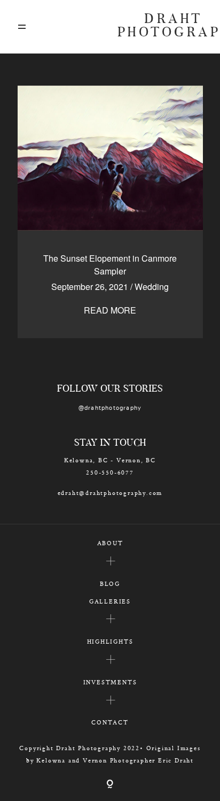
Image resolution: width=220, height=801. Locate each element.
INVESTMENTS (110, 682)
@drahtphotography (110, 408)
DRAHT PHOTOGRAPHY (160, 26)
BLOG (110, 583)
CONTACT (110, 722)
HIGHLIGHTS (110, 641)
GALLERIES (110, 601)
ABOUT (110, 543)
